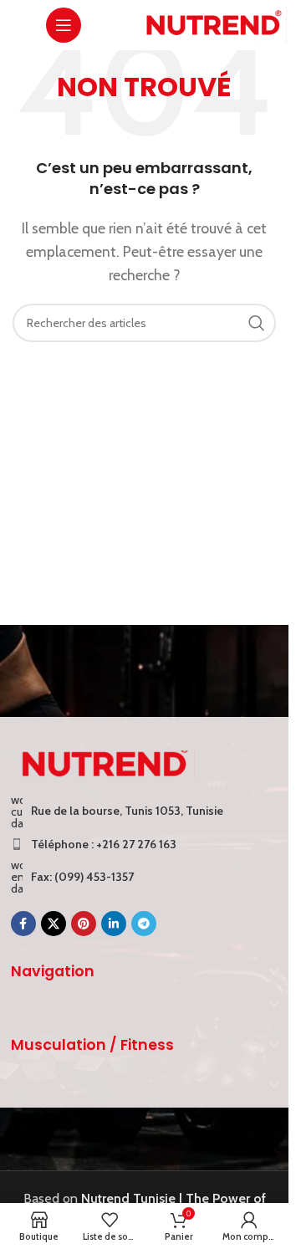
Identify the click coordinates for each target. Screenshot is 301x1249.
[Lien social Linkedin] (113, 923)
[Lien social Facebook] (23, 923)
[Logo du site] (212, 24)
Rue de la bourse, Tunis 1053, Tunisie (127, 810)
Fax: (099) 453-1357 (82, 876)
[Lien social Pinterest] (83, 923)
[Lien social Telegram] (143, 923)
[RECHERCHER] (256, 323)
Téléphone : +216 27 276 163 (103, 844)
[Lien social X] (53, 923)
